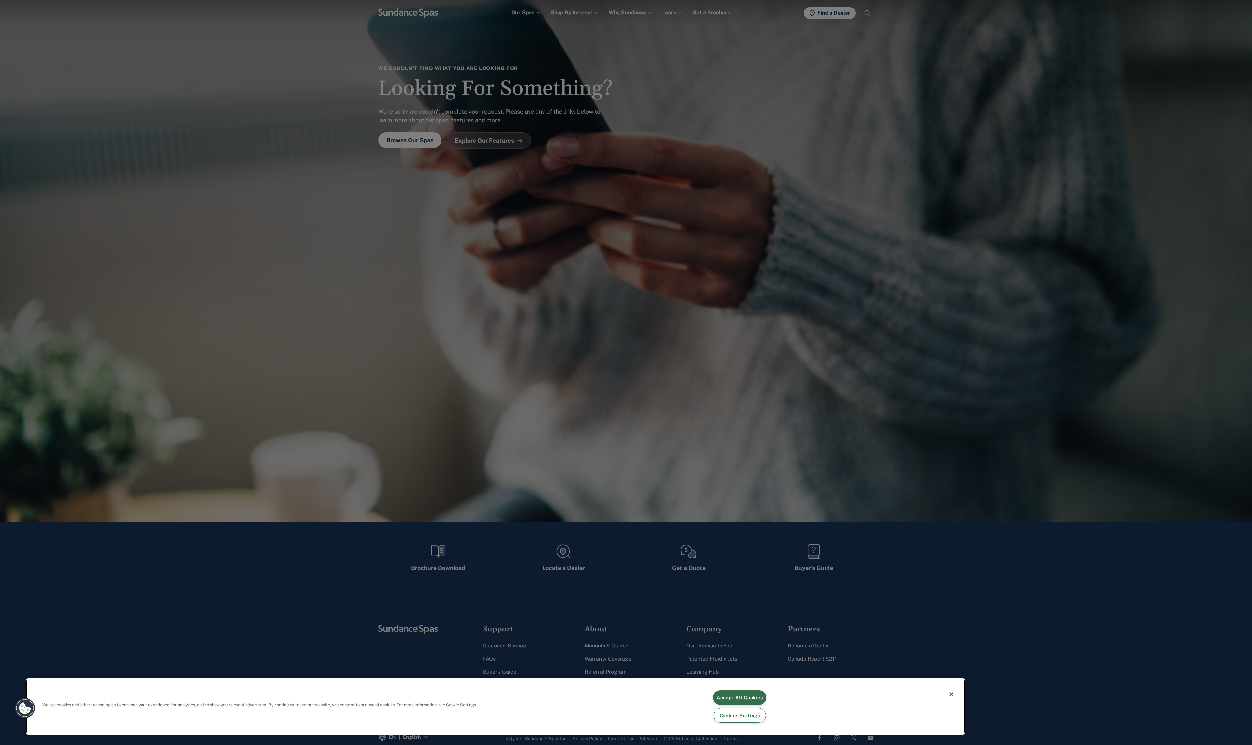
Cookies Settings (740, 715)
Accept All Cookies (740, 697)
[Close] (951, 694)
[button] (25, 708)
